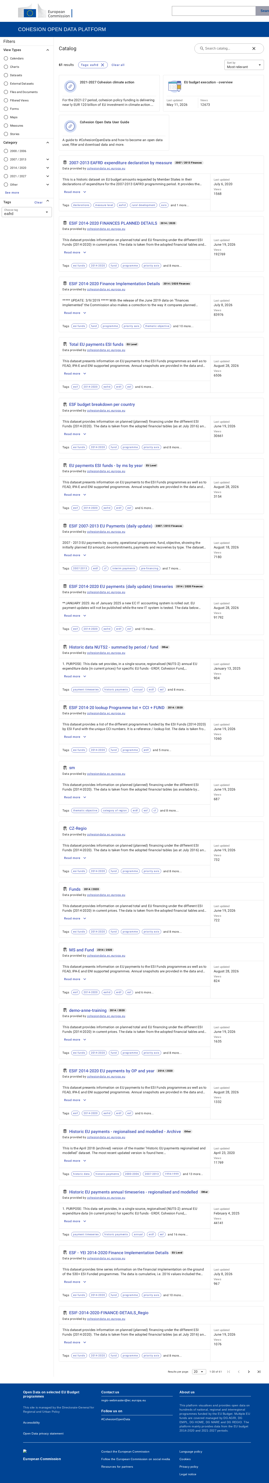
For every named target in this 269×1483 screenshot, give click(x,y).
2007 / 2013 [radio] (18, 159)
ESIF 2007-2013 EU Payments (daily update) (110, 525)
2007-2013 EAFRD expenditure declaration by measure (120, 162)
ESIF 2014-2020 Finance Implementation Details (114, 283)
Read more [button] (72, 192)
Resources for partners (117, 1466)
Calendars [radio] (17, 58)
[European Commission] (48, 10)
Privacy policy (188, 1466)
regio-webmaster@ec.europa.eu (123, 1400)
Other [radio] (14, 184)
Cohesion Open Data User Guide (104, 122)
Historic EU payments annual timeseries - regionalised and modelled (133, 1192)
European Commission (42, 1459)
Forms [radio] (14, 108)
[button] (12, 192)
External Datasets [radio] (22, 83)
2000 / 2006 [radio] (18, 151)
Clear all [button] (118, 65)
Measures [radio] (16, 125)
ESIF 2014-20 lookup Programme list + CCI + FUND (117, 707)
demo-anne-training (88, 1010)
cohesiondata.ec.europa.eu (106, 168)
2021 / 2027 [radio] (18, 176)
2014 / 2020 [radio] (18, 167)
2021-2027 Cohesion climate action (107, 82)
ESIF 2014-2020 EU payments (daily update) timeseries (121, 586)
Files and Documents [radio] (24, 92)
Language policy (190, 1451)
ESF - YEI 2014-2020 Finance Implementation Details (119, 1252)
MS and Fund (81, 949)
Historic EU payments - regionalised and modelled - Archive (125, 1131)
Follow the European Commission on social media (135, 1459)
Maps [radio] (14, 117)
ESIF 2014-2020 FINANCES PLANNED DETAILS (113, 223)
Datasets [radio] (16, 75)
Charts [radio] (14, 66)
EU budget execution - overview (208, 82)
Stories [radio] (14, 134)
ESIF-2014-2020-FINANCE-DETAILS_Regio (109, 1312)
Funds (75, 889)
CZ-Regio (78, 828)
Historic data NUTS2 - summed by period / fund (113, 647)
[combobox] (22, 212)
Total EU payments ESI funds (96, 344)
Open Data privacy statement (43, 1433)
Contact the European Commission (125, 1451)
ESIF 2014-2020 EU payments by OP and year (111, 1070)
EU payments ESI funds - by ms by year (106, 465)
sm (72, 767)
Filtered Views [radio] (19, 100)
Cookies (185, 1459)
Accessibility (31, 1422)
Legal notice (187, 1474)
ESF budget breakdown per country (102, 404)
